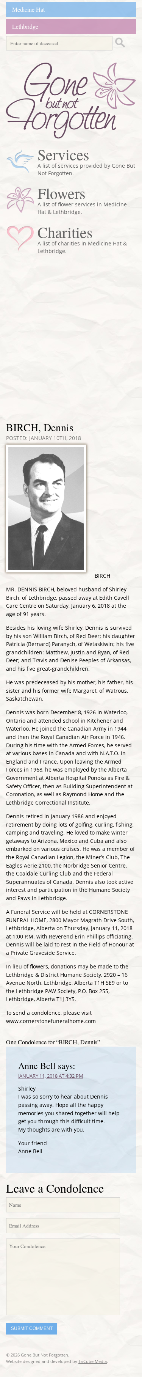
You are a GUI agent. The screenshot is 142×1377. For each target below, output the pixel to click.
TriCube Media (92, 1361)
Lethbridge (25, 26)
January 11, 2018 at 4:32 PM (50, 1075)
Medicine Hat (28, 9)
